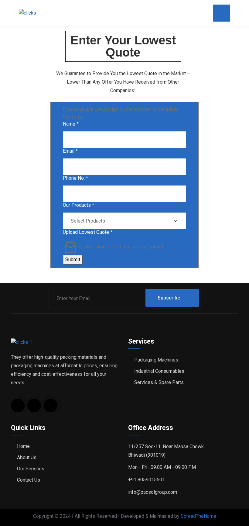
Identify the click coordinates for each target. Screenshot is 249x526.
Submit (72, 259)
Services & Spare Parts (159, 382)
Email (70, 151)
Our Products (78, 205)
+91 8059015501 (146, 480)
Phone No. (75, 178)
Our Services (30, 469)
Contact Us (28, 480)
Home (23, 446)
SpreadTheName (198, 516)
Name (71, 124)
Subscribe (169, 298)
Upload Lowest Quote (87, 232)
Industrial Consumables (159, 371)
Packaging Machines (156, 360)
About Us (26, 457)
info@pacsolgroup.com (152, 492)
